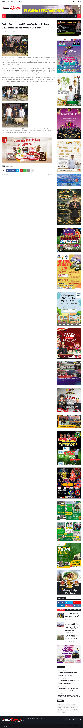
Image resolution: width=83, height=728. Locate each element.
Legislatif (73, 704)
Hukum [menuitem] (49, 16)
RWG (9, 726)
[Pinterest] (21, 170)
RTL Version (21, 1)
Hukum (67, 704)
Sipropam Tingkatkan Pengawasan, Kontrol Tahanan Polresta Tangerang (69, 696)
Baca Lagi (69, 610)
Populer (61, 610)
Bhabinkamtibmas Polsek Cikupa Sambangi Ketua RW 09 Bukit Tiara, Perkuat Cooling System (68, 674)
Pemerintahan (74, 707)
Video (63, 712)
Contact (71, 726)
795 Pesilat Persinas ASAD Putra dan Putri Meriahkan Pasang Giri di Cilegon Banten (72, 638)
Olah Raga (65, 707)
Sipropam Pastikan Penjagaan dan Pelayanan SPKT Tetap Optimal (68, 689)
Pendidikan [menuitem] (67, 16)
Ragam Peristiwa (74, 709)
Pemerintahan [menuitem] (17, 16)
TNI (58, 712)
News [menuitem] (8, 16)
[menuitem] (4, 16)
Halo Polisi (60, 704)
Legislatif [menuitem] (27, 16)
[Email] (28, 170)
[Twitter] (17, 170)
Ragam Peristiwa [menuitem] (38, 16)
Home (3, 1)
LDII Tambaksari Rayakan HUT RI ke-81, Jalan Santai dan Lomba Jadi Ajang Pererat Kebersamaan (69, 682)
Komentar (77, 610)
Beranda (4, 21)
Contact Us (14, 1)
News (8, 21)
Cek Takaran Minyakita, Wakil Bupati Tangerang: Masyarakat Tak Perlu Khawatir (72, 616)
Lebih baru (5, 174)
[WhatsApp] (25, 170)
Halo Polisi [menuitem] (58, 16)
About (7, 1)
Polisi (11, 166)
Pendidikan (60, 709)
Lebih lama (51, 174)
